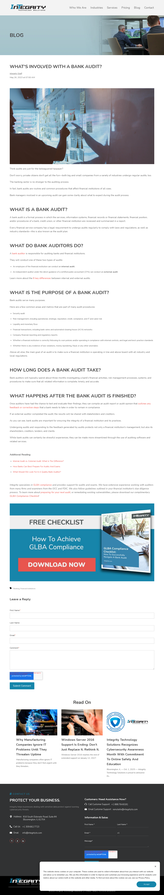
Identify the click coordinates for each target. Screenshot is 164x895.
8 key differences (42, 278)
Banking (16, 588)
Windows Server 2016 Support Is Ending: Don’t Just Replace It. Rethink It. (80, 745)
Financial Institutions (27, 588)
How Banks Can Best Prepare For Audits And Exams (36, 466)
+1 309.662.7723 (30, 826)
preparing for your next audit (55, 492)
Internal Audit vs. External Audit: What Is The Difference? (38, 461)
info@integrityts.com (32, 832)
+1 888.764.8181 (119, 804)
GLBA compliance (42, 484)
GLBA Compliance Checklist (24, 496)
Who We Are (77, 8)
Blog (137, 8)
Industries (96, 8)
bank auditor (18, 253)
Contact (149, 8)
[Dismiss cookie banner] (155, 866)
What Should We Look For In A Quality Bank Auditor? (37, 472)
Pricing (125, 8)
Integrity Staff (16, 73)
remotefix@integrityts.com (125, 809)
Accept (146, 884)
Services (112, 8)
